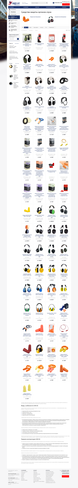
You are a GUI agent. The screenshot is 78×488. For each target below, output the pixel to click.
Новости (22, 476)
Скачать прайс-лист (36, 477)
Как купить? (35, 475)
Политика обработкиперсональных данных (65, 473)
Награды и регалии (24, 480)
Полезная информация (50, 7)
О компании (25, 7)
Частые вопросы (48, 477)
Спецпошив (35, 472)
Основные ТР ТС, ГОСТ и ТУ (50, 481)
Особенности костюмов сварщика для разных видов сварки (16, 77)
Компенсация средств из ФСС (50, 482)
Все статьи (17, 63)
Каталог (12, 7)
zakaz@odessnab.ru (66, 1)
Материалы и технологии (50, 472)
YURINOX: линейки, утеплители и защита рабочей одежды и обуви (16, 68)
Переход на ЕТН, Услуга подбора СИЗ (38, 482)
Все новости (17, 43)
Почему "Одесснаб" (24, 471)
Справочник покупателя (50, 480)
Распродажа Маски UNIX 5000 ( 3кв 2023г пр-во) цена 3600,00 (13, 58)
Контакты (64, 7)
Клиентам (37, 7)
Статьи (22, 477)
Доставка (35, 476)
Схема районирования (49, 475)
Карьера (22, 475)
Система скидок (36, 480)
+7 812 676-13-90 (58, 2)
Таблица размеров (49, 476)
